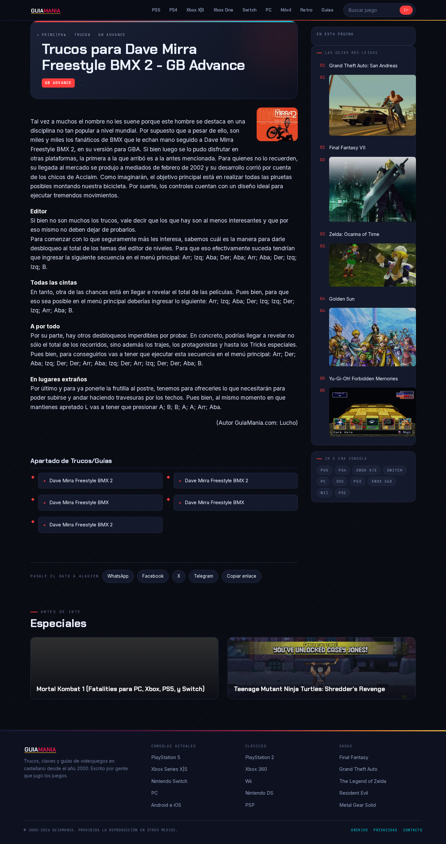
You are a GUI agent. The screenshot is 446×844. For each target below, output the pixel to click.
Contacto (412, 830)
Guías (327, 10)
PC (269, 10)
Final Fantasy (353, 757)
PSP (250, 805)
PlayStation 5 (165, 757)
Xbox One (223, 10)
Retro (306, 10)
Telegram (203, 576)
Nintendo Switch (169, 781)
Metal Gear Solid (357, 805)
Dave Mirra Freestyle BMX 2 (81, 480)
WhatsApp (118, 576)
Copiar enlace (241, 576)
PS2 (342, 492)
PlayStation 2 (259, 757)
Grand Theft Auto (358, 769)
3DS (340, 481)
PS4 (173, 10)
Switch (250, 10)
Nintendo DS (259, 793)
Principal (54, 34)
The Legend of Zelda (362, 781)
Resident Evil (353, 793)
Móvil (286, 10)
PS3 (357, 481)
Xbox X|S (195, 10)
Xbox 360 (382, 481)
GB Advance (111, 34)
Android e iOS (166, 805)
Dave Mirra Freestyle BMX (79, 502)
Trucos (82, 34)
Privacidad (385, 830)
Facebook (153, 576)
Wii (324, 492)
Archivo (359, 830)
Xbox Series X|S (169, 769)
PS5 (156, 10)
